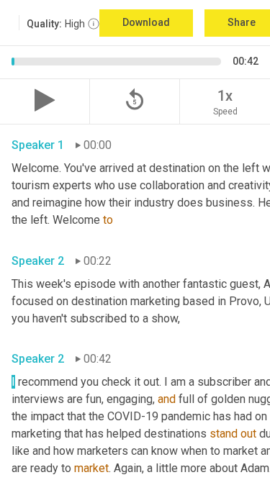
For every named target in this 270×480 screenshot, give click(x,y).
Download (146, 22)
